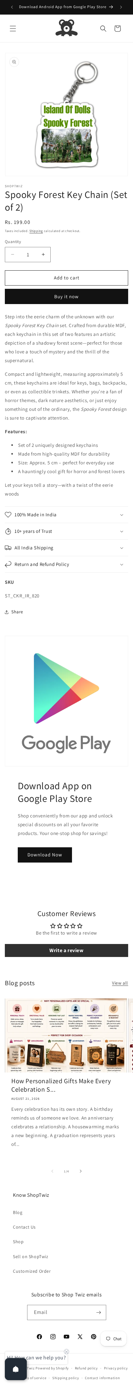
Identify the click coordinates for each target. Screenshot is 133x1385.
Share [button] (17, 612)
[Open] (16, 1369)
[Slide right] (81, 1171)
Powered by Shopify (52, 1368)
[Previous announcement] (12, 7)
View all (120, 983)
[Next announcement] (121, 7)
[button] (13, 28)
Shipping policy (65, 1378)
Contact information (102, 1378)
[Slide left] (52, 1171)
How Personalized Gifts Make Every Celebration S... (61, 1085)
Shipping (36, 231)
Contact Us (24, 1227)
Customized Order (32, 1271)
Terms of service (32, 1378)
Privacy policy (116, 1368)
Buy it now (66, 296)
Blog (17, 1212)
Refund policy (86, 1368)
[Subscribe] (99, 1312)
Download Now (44, 855)
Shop (18, 1241)
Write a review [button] (66, 950)
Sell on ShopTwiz (30, 1256)
